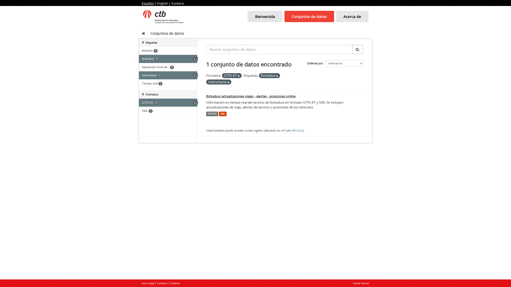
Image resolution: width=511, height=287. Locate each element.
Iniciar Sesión (361, 283)
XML (223, 114)
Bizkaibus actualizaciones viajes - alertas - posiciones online (251, 96)
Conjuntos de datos (309, 16)
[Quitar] (239, 75)
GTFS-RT (212, 114)
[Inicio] (143, 33)
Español (148, 3)
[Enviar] (357, 49)
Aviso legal (148, 283)
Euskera (177, 3)
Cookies (175, 283)
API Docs (297, 130)
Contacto (162, 283)
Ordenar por (315, 63)
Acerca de (352, 16)
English (162, 3)
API (283, 130)
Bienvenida (265, 16)
